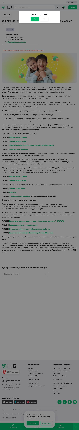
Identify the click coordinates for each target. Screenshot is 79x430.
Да (35, 19)
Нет (44, 19)
